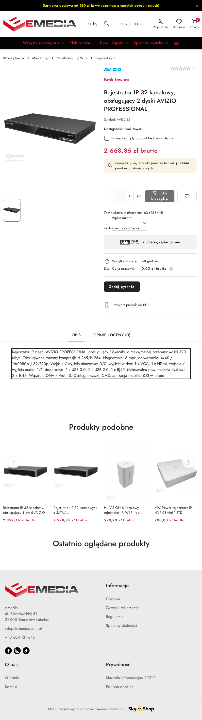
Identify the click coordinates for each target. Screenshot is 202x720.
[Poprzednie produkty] (13, 462)
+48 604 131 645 (20, 637)
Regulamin (114, 616)
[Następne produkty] (188, 462)
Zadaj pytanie (122, 286)
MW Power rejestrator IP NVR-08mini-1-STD (173, 510)
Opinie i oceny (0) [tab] (111, 335)
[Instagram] (17, 650)
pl (121, 24)
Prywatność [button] (118, 664)
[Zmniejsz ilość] (108, 196)
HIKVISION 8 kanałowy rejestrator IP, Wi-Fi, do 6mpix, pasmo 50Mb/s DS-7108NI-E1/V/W (124, 510)
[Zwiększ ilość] (129, 196)
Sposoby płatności (121, 625)
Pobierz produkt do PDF (131, 304)
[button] (44, 43)
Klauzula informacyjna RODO (131, 678)
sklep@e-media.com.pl (23, 628)
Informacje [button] (117, 585)
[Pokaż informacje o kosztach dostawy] (171, 268)
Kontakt (11, 687)
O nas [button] (11, 664)
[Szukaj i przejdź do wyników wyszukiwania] (106, 24)
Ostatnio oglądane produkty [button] (101, 543)
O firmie (12, 678)
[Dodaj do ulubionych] (187, 196)
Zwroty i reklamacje (122, 608)
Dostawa (113, 599)
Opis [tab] (76, 335)
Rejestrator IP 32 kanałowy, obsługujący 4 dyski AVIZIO (24, 510)
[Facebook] (8, 650)
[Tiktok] (26, 650)
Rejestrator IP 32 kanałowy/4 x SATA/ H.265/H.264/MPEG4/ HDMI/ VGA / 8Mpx (75, 510)
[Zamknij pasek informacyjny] (197, 5)
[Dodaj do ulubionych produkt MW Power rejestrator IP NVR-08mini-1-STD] (193, 447)
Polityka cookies (119, 687)
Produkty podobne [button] (101, 427)
